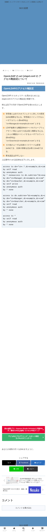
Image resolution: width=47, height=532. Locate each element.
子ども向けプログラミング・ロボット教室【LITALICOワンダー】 (23, 437)
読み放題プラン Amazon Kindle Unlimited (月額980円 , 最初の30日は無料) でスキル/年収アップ (23, 429)
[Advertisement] (23, 39)
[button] (31, 469)
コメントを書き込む (23, 508)
